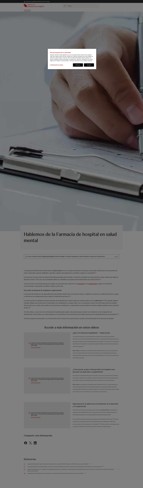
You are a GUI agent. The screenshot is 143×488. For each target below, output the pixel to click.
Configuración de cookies (56, 64)
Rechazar (78, 65)
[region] (72, 59)
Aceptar (89, 65)
